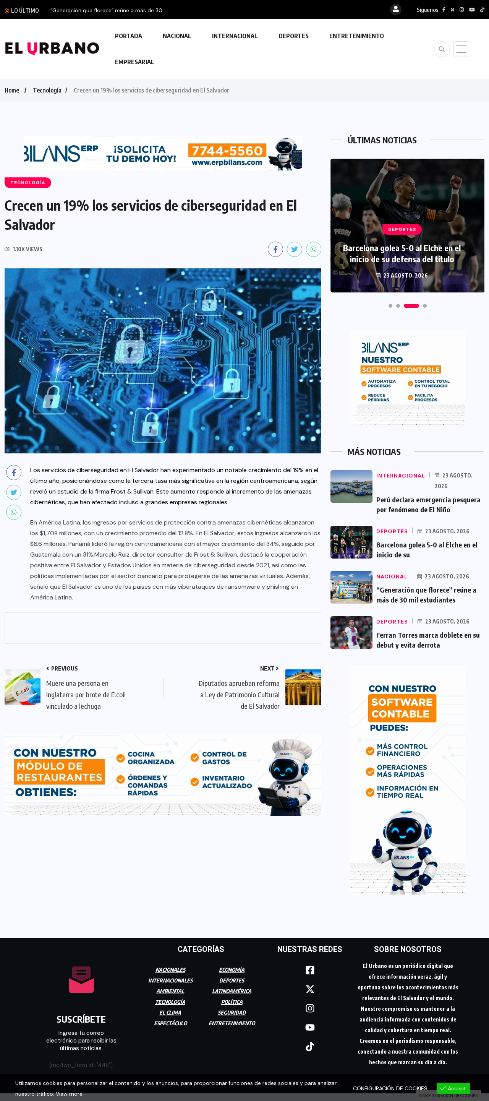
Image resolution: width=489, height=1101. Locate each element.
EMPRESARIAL (134, 62)
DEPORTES (294, 36)
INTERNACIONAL (235, 36)
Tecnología (47, 90)
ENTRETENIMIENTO (356, 36)
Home (12, 90)
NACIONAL (177, 36)
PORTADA (128, 36)
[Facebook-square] (309, 970)
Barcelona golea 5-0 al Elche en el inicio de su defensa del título (402, 253)
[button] (390, 306)
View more (69, 1093)
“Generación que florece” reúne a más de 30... (107, 10)
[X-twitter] (309, 989)
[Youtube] (309, 1027)
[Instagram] (309, 1008)
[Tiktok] (309, 1046)
